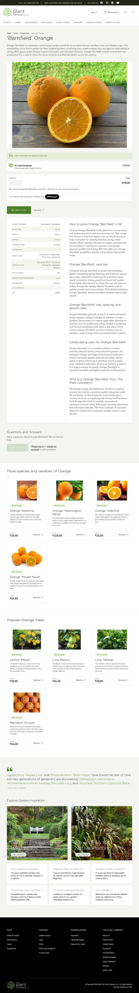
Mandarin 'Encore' (22, 722)
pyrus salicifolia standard (24, 869)
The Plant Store (108, 952)
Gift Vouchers (12, 939)
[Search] (132, 12)
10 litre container (23, 165)
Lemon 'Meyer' (20, 660)
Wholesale (47, 22)
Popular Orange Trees (25, 620)
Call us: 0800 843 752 (28, 3)
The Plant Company (16, 12)
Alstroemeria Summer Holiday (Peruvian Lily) (39, 783)
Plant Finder (63, 22)
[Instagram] (107, 2)
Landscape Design (77, 939)
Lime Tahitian (104, 660)
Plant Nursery (108, 939)
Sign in (94, 12)
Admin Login (107, 970)
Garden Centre (108, 944)
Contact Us (107, 948)
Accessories (31, 22)
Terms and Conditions (47, 948)
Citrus (16, 33)
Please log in (37, 446)
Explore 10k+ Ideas (78, 944)
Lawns (18, 22)
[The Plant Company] (18, 985)
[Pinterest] (112, 2)
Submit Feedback (109, 961)
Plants (7, 22)
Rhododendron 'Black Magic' (70, 775)
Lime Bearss (61, 660)
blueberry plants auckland (110, 869)
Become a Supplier (109, 957)
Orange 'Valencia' (107, 510)
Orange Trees (24, 33)
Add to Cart (21, 210)
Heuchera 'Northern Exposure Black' (104, 783)
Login (41, 939)
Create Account (44, 935)
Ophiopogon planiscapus (96, 779)
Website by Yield (126, 987)
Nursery (78, 22)
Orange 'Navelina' (22, 510)
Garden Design (94, 22)
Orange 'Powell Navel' (25, 577)
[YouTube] (118, 2)
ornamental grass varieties (25, 890)
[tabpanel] (69, 105)
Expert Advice (112, 22)
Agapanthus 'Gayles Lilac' (25, 775)
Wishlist (37, 210)
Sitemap (106, 965)
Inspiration (75, 935)
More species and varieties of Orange (39, 471)
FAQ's (41, 944)
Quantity (12, 178)
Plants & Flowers (13, 935)
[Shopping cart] (125, 12)
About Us (106, 935)
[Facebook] (101, 2)
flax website (103, 890)
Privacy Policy (44, 952)
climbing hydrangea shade (68, 890)
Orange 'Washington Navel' (67, 512)
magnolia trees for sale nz (68, 869)
